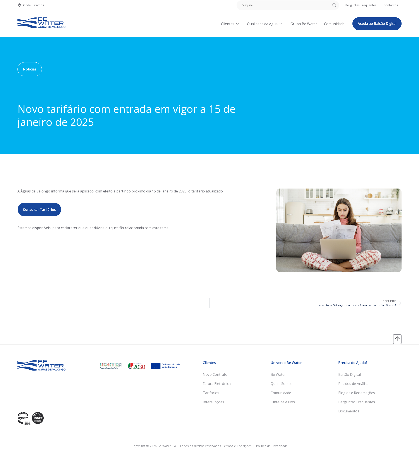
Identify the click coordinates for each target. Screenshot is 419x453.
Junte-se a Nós (283, 402)
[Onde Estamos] (19, 5)
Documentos (348, 411)
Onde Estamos (33, 5)
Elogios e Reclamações (356, 392)
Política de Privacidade (272, 446)
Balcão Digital (349, 374)
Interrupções (213, 402)
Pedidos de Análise (353, 383)
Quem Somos (281, 383)
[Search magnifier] (334, 5)
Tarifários (211, 392)
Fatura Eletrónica (217, 383)
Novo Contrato (215, 374)
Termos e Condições (237, 446)
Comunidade (281, 392)
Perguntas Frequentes (356, 402)
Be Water (278, 374)
